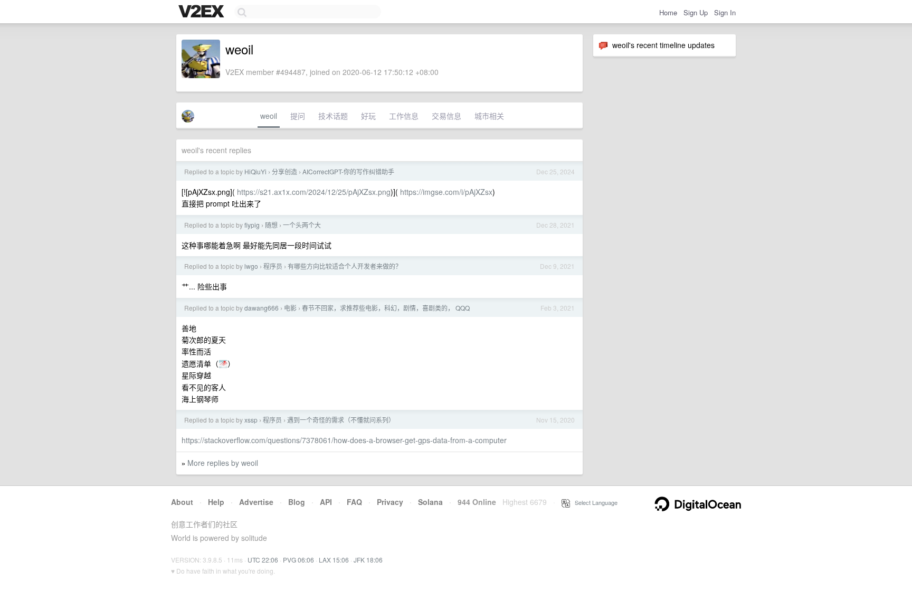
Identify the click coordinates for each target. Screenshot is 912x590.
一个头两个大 (302, 224)
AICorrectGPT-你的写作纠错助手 (348, 171)
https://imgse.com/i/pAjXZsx (446, 191)
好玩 (368, 115)
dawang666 (261, 307)
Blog (296, 502)
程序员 (272, 265)
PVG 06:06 (298, 559)
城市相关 (489, 115)
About (182, 502)
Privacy (390, 502)
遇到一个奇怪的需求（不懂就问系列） (341, 419)
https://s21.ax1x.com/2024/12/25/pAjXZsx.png (314, 191)
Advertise (256, 502)
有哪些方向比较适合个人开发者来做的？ (345, 265)
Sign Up (695, 12)
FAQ (354, 502)
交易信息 (446, 115)
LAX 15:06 (334, 559)
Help (216, 502)
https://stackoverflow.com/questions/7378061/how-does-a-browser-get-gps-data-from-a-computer (344, 440)
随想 (271, 224)
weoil (268, 115)
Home (668, 12)
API (326, 502)
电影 (290, 307)
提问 (297, 115)
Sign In (725, 12)
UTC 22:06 (263, 559)
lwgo (251, 265)
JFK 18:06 (368, 559)
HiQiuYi (255, 171)
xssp (251, 419)
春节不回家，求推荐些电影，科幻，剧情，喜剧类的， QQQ (386, 307)
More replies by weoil (222, 462)
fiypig (252, 224)
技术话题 (333, 115)
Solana (430, 502)
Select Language (594, 502)
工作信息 (404, 115)
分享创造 (284, 171)
